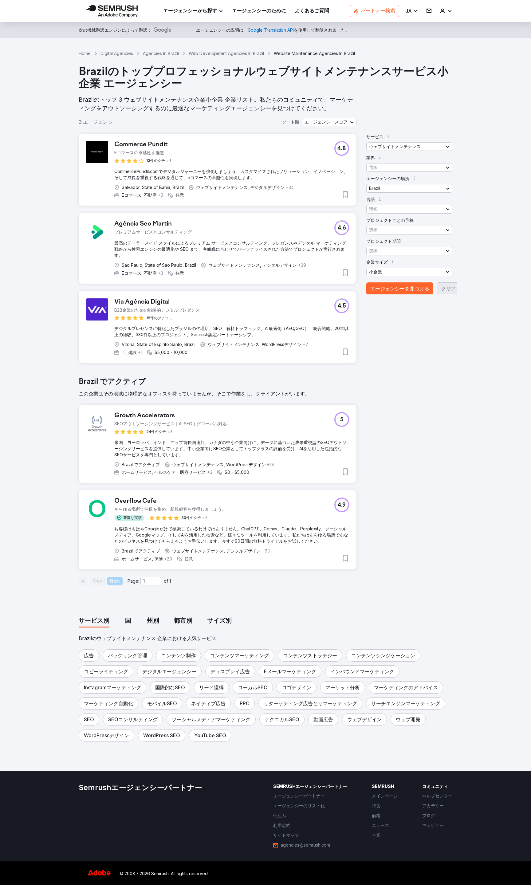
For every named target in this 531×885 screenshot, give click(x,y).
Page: (133, 581)
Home (85, 53)
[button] (411, 11)
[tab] (94, 621)
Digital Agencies (116, 53)
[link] (259, 11)
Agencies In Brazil (161, 53)
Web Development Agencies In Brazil (226, 53)
